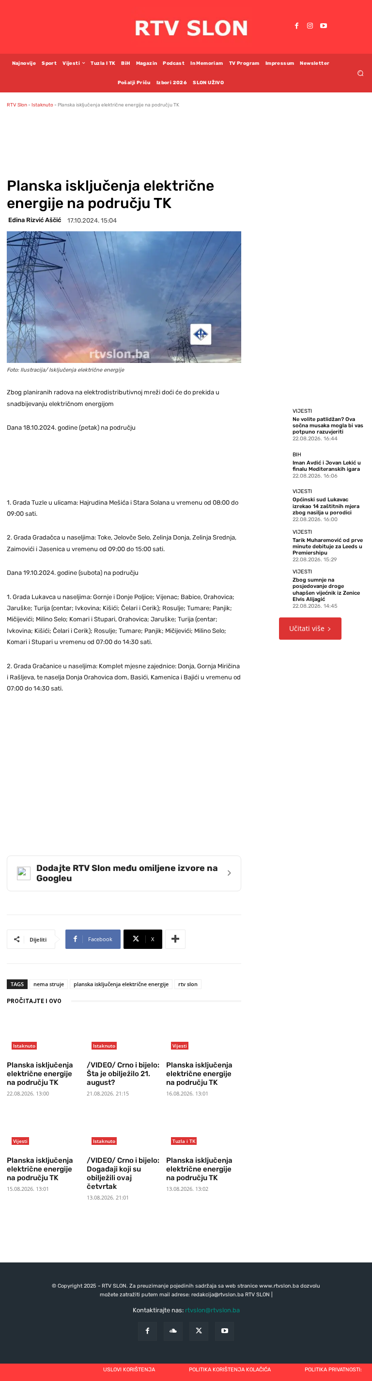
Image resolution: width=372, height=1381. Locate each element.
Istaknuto (42, 105)
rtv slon (188, 984)
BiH (297, 454)
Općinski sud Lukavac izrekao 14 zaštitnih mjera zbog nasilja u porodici (326, 505)
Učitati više (307, 628)
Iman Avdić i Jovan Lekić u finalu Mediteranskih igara (327, 466)
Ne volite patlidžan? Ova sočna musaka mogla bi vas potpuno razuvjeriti (328, 425)
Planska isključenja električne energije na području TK (40, 1074)
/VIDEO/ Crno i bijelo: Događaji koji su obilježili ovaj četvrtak (123, 1173)
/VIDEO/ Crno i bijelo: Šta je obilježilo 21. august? (123, 1074)
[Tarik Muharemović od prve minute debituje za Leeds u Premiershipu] (271, 545)
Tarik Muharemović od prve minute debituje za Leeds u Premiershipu (328, 546)
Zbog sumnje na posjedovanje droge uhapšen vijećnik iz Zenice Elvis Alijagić (326, 589)
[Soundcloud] (173, 1331)
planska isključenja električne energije (121, 984)
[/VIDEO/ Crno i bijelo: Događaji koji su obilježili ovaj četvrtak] (124, 1131)
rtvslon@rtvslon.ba (212, 1310)
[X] (198, 1331)
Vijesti (179, 1045)
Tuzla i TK (183, 1141)
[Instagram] (310, 26)
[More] (175, 939)
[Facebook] (296, 26)
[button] (360, 72)
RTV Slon (17, 105)
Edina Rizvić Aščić (34, 220)
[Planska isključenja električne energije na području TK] (44, 1035)
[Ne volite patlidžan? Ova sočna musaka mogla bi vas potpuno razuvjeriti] (271, 424)
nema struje (48, 984)
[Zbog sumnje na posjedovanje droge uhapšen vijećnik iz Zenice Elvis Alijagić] (271, 585)
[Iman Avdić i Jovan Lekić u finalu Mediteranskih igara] (271, 464)
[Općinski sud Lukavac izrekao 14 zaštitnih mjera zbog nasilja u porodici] (271, 505)
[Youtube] (323, 26)
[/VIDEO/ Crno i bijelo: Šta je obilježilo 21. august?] (124, 1035)
